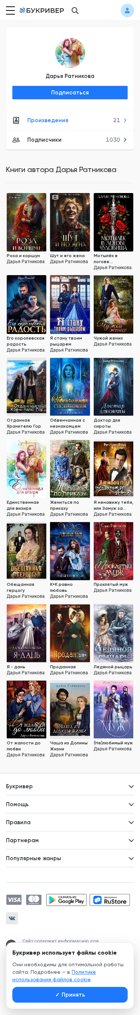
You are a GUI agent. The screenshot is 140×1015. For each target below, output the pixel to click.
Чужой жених (108, 338)
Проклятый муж (111, 584)
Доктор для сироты (107, 423)
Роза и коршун (23, 255)
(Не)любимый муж (113, 743)
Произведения (73, 120)
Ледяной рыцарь (113, 666)
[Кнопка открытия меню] (9, 10)
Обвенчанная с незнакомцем (67, 423)
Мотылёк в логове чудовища (106, 259)
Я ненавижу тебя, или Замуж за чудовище (113, 505)
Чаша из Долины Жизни (69, 746)
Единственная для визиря (23, 505)
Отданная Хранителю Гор (24, 423)
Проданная (63, 666)
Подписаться (70, 92)
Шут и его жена (67, 255)
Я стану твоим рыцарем (66, 341)
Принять (70, 994)
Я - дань (16, 666)
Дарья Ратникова (70, 76)
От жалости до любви (24, 746)
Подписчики (73, 139)
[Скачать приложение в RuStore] (110, 900)
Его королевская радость (25, 341)
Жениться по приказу (64, 505)
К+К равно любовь (61, 587)
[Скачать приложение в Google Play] (66, 900)
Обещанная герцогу (20, 587)
